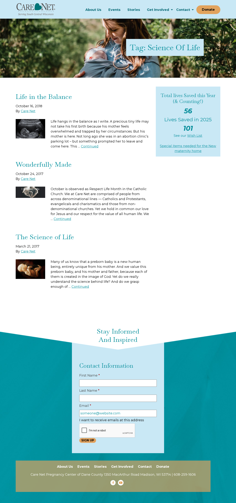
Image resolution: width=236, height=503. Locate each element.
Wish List (194, 136)
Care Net (28, 111)
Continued (89, 146)
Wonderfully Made (44, 164)
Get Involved (158, 10)
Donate (208, 10)
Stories (133, 10)
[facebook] (113, 482)
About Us (93, 10)
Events (114, 10)
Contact (183, 10)
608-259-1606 (185, 475)
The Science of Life (45, 237)
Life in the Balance (44, 96)
